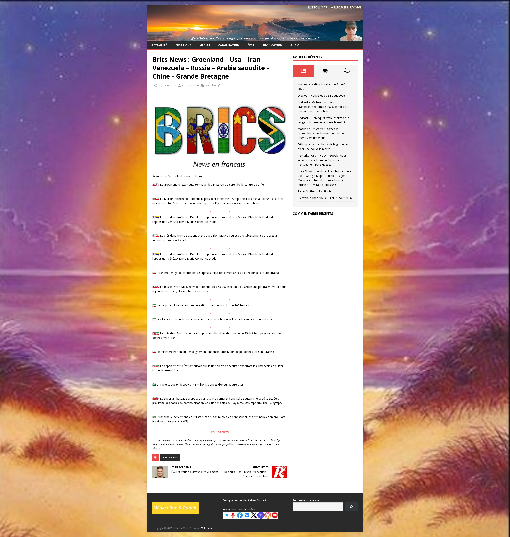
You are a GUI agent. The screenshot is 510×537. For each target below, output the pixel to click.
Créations (183, 45)
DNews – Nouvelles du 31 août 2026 (321, 95)
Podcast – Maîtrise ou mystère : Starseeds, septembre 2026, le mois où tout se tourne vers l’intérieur (323, 106)
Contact (261, 500)
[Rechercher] (351, 506)
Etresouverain (190, 85)
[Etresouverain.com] (255, 39)
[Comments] (347, 71)
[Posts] (303, 71)
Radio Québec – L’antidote (315, 191)
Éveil (251, 45)
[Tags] (325, 71)
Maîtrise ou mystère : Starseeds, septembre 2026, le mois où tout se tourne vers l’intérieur (321, 133)
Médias (204, 45)
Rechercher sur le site (306, 500)
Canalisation (228, 45)
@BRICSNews (220, 432)
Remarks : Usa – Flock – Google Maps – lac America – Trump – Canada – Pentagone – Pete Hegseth (323, 160)
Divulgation (272, 45)
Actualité (159, 45)
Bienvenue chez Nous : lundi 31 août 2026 (325, 198)
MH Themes (207, 528)
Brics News (170, 457)
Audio (294, 45)
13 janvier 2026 (167, 85)
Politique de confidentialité (239, 500)
